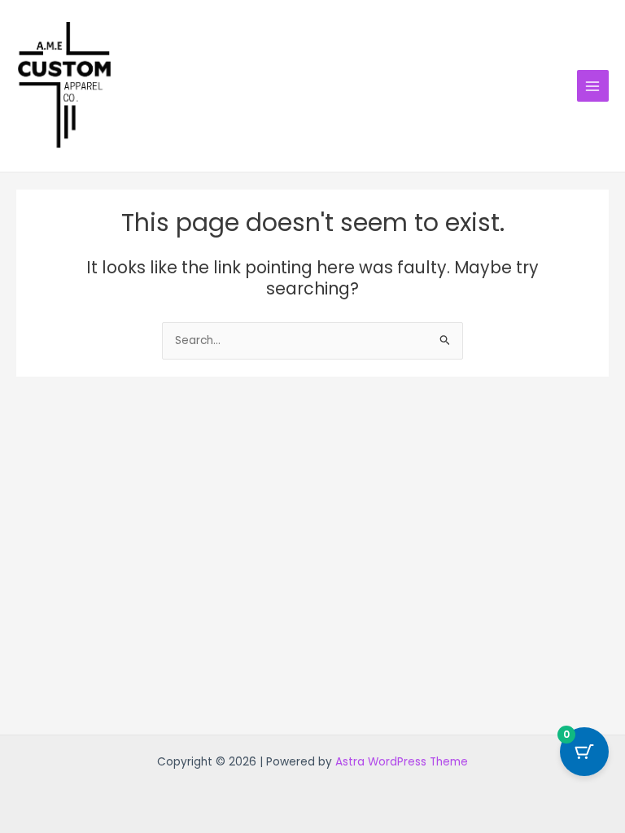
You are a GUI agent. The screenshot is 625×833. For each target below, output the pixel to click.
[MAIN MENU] (593, 86)
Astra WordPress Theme (401, 762)
